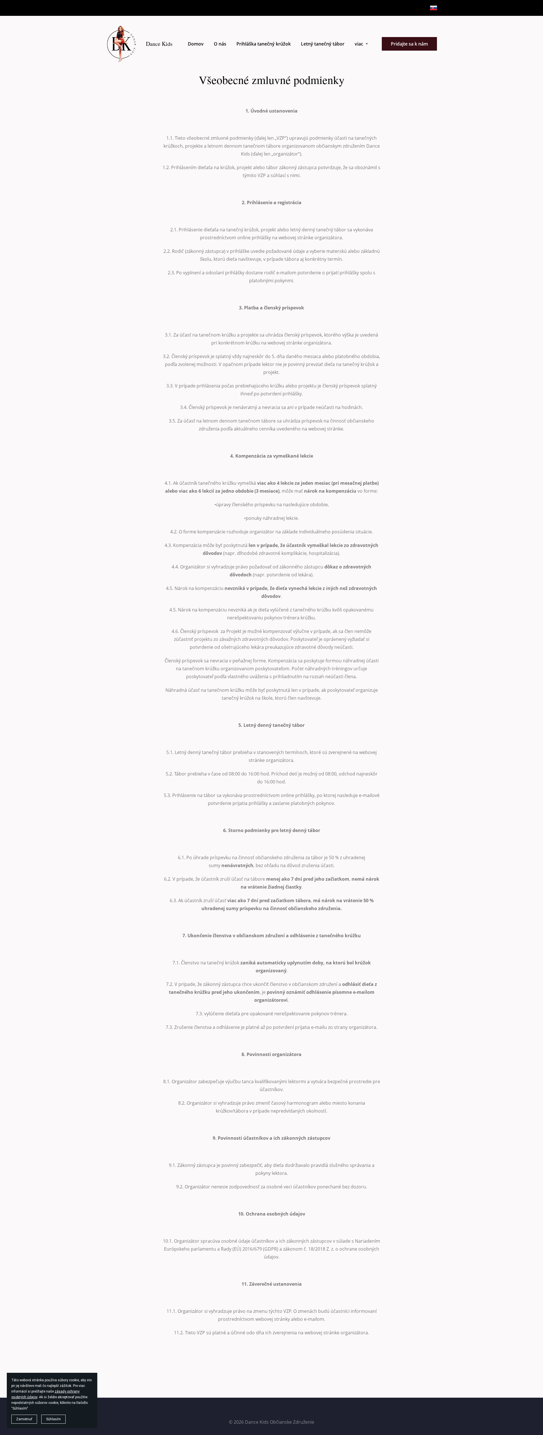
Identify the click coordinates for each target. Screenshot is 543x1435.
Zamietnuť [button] (24, 1419)
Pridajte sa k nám (409, 44)
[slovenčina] (433, 8)
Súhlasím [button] (53, 1419)
